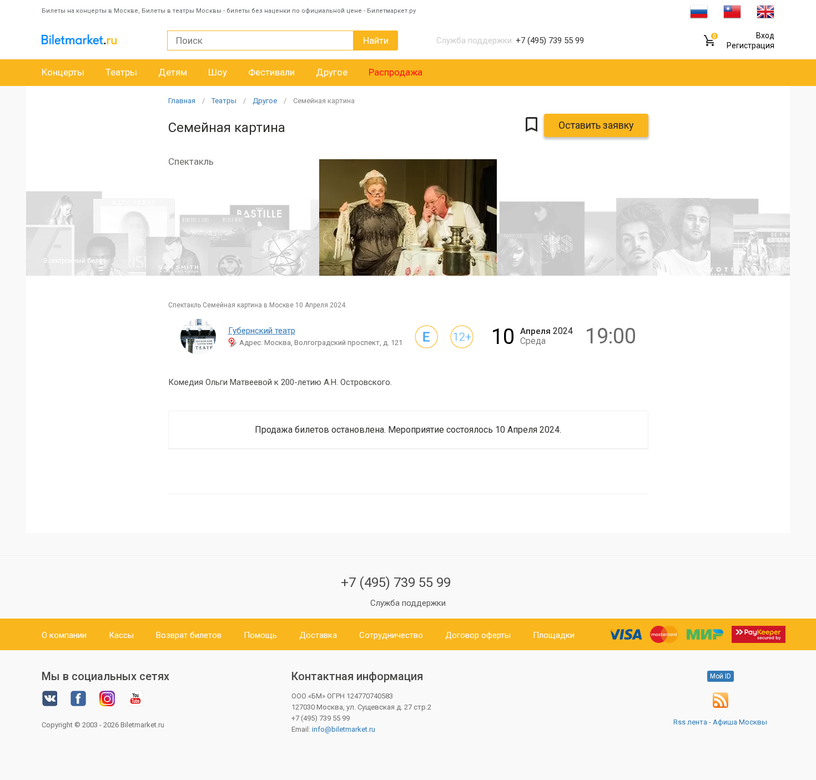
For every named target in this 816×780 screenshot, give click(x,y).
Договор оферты (478, 635)
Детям (172, 72)
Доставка (318, 635)
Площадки (554, 635)
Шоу (217, 72)
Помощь (260, 635)
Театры (121, 72)
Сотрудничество (391, 635)
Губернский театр (261, 331)
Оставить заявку (596, 125)
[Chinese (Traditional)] (732, 11)
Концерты (63, 72)
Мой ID (720, 676)
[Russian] (699, 11)
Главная (181, 101)
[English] (765, 11)
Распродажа (395, 72)
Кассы (121, 635)
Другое (331, 72)
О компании (64, 635)
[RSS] (720, 705)
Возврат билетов (188, 635)
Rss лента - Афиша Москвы (720, 722)
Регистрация (750, 45)
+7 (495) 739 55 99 (396, 582)
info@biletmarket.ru (343, 729)
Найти (376, 40)
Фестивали (271, 72)
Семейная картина (324, 101)
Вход (765, 35)
